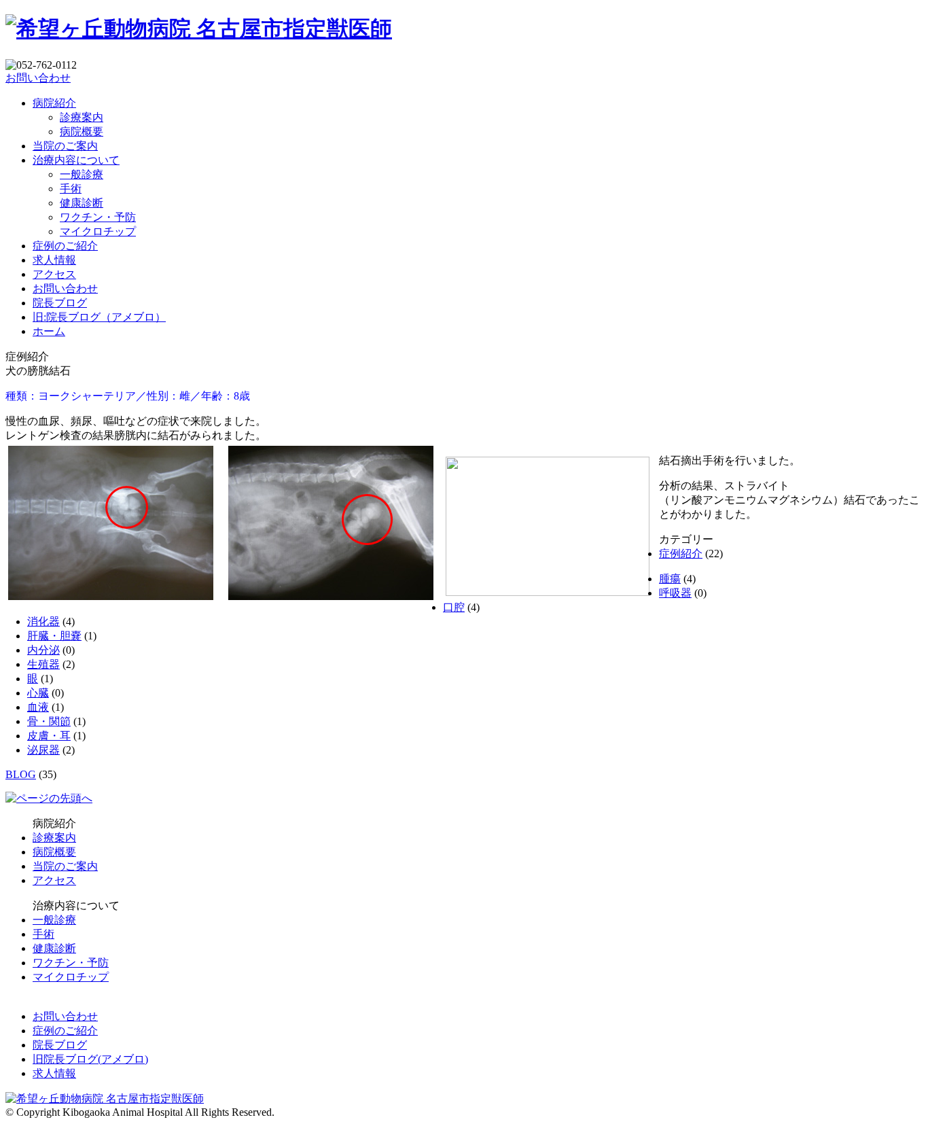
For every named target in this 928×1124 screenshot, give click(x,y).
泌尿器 (43, 750)
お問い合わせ (38, 78)
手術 (71, 188)
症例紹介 (680, 553)
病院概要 (81, 131)
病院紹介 (54, 103)
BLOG (20, 774)
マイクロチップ (98, 231)
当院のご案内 (65, 146)
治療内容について (76, 160)
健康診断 (81, 203)
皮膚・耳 (49, 735)
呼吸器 (675, 593)
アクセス (54, 274)
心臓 (38, 693)
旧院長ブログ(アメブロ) (90, 1059)
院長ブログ (60, 303)
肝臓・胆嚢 (54, 636)
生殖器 (43, 664)
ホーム (49, 331)
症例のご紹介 (65, 245)
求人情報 (54, 260)
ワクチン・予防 (98, 217)
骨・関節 (49, 721)
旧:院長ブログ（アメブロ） (99, 317)
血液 (38, 707)
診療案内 (81, 117)
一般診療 (81, 174)
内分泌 (43, 650)
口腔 (454, 607)
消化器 (43, 621)
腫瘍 (670, 578)
